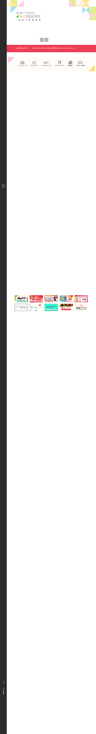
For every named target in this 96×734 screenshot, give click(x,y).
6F (30, 280)
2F (72, 267)
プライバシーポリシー (47, 387)
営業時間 (3, 692)
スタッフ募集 (59, 383)
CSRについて (69, 383)
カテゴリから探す (51, 260)
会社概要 (50, 383)
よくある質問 (32, 383)
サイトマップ (34, 387)
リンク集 (42, 383)
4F (51, 273)
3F (30, 273)
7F (51, 280)
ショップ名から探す (72, 260)
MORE (69, 129)
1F (51, 267)
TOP (3, 683)
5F (72, 273)
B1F (30, 267)
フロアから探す (30, 259)
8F (72, 280)
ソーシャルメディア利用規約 (63, 387)
